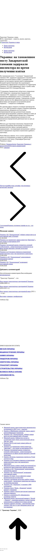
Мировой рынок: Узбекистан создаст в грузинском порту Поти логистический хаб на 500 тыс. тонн (19, 439)
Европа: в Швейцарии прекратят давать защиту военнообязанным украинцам (19, 432)
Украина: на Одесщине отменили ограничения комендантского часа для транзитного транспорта (16, 252)
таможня (7, 147)
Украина (9, 144)
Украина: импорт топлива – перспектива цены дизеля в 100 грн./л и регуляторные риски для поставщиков (19, 505)
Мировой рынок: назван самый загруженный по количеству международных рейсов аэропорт (20, 466)
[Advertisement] (18, 18)
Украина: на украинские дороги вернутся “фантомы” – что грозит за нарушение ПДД (18, 240)
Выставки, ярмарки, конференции (11, 296)
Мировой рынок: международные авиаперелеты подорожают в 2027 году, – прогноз (20, 428)
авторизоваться (5, 275)
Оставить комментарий (17, 146)
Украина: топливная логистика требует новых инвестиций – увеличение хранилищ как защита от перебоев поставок (20, 481)
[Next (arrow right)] (2, 550)
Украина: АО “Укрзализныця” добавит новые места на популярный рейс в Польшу (18, 235)
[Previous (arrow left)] (1, 550)
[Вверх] (18, 546)
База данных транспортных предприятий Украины (16, 281)
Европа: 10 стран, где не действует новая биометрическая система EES (17, 476)
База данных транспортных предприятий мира (15, 291)
